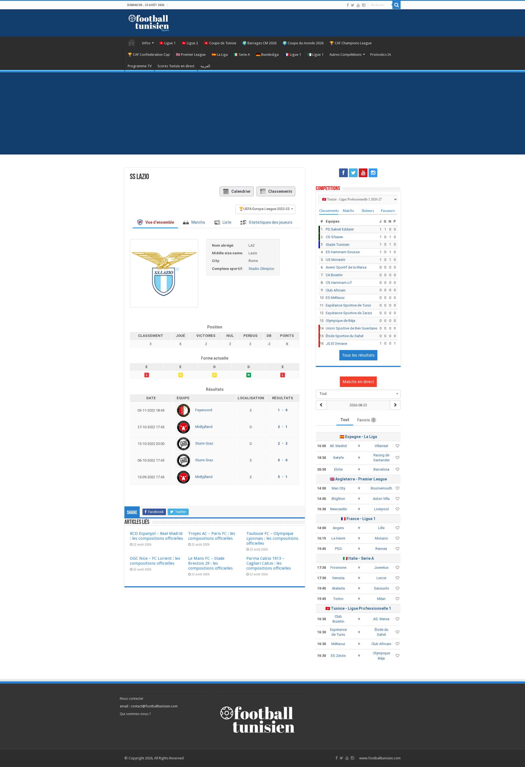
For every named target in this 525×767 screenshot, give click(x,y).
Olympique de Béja (340, 321)
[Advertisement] (262, 113)
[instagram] (363, 5)
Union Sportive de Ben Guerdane (351, 328)
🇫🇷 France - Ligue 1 (358, 519)
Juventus (381, 567)
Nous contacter (132, 698)
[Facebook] (347, 5)
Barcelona (381, 469)
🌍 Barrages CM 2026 (259, 43)
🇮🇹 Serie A (242, 55)
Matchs (348, 211)
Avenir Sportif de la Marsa (346, 267)
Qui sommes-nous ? (135, 714)
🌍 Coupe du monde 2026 (302, 43)
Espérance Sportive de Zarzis (349, 313)
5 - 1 (282, 477)
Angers (338, 528)
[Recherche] (396, 5)
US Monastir (335, 260)
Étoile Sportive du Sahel (344, 336)
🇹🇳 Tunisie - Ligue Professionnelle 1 (358, 608)
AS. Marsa (381, 619)
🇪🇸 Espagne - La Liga (358, 436)
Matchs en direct (358, 381)
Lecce (381, 578)
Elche (338, 469)
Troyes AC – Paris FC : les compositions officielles (211, 536)
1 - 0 (282, 410)
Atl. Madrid (338, 446)
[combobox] (265, 209)
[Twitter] (352, 5)
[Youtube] (358, 5)
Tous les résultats (358, 355)
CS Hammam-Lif (339, 283)
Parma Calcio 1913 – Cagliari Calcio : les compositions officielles (268, 563)
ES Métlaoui (335, 298)
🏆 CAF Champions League (350, 43)
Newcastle (338, 509)
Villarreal (381, 446)
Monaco (381, 538)
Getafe (338, 458)
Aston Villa (381, 499)
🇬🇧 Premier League (191, 55)
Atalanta (338, 588)
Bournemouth (381, 488)
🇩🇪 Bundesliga (267, 55)
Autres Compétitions (345, 55)
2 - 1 (282, 427)
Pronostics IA (380, 55)
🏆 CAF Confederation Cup (149, 55)
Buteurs (368, 211)
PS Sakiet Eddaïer (340, 229)
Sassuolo (381, 588)
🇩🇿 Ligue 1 (315, 55)
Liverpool (381, 509)
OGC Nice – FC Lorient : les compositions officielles (155, 561)
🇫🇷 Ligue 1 (293, 55)
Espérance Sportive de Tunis (348, 305)
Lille (381, 528)
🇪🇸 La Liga (220, 55)
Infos (146, 43)
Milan (381, 599)
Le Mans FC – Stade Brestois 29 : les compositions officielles (210, 563)
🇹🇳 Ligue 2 (190, 43)
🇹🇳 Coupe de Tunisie (220, 43)
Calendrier (241, 191)
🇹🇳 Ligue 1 (167, 43)
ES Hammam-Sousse (343, 252)
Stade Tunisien (337, 245)
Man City (338, 488)
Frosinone (338, 567)
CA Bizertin (334, 275)
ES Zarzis (338, 656)
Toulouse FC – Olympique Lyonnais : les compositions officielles (272, 538)
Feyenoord (203, 410)
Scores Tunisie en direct (176, 66)
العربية (205, 66)
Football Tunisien (131, 42)
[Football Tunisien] (149, 21)
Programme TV (139, 66)
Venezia (338, 578)
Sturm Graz (204, 444)
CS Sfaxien (334, 237)
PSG (338, 549)
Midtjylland (203, 427)
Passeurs (388, 211)
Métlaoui (338, 644)
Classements (280, 191)
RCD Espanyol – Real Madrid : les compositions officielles (156, 536)
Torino (338, 599)
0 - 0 (282, 460)
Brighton (338, 499)
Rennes (381, 549)
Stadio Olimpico (261, 269)
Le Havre (338, 538)
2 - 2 (282, 443)
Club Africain (336, 290)
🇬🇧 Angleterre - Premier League (358, 479)
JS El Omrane (336, 344)
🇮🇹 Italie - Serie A (358, 558)
